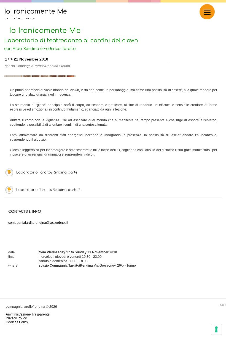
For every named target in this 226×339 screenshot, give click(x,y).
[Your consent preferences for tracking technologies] (216, 329)
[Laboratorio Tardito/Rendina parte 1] (108, 166)
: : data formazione (19, 18)
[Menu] (207, 11)
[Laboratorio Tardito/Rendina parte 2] (108, 183)
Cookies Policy (17, 321)
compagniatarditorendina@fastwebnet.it (38, 223)
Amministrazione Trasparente (28, 314)
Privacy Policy (16, 318)
